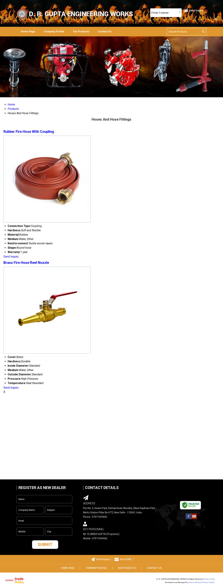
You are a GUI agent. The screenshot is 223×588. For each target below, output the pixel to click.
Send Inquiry (11, 256)
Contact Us (104, 31)
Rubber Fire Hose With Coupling (28, 131)
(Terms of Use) (209, 579)
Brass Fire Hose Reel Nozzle (26, 263)
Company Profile (54, 31)
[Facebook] (188, 518)
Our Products (81, 31)
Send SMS (126, 559)
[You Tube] (194, 518)
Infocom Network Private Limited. (202, 582)
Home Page (28, 31)
